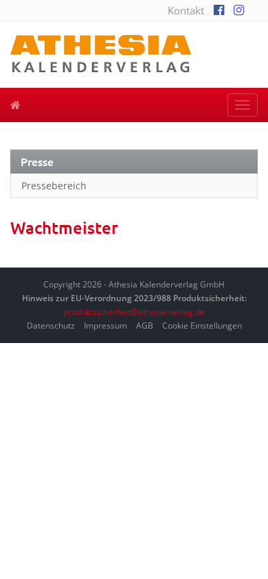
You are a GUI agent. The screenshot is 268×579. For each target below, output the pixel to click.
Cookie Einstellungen (202, 325)
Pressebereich (54, 185)
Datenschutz (51, 325)
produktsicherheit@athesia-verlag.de (134, 312)
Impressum (105, 325)
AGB (144, 325)
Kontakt (186, 10)
